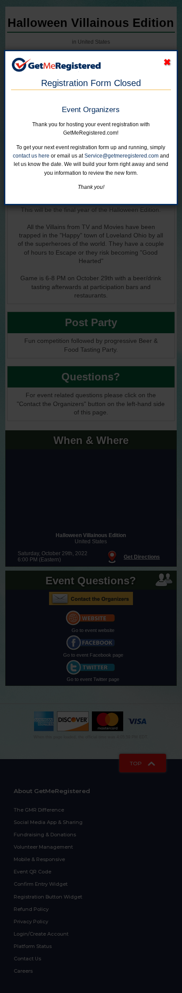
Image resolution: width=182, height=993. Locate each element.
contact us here (31, 156)
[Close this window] (167, 62)
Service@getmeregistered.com (121, 156)
